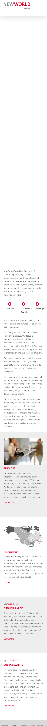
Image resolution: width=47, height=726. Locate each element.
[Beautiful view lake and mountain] (11, 660)
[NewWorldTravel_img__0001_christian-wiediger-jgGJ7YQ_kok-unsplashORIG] (11, 604)
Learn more (9, 502)
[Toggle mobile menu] (42, 3)
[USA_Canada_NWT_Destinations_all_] (23, 524)
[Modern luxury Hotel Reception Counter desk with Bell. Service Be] (23, 439)
